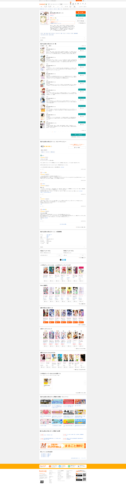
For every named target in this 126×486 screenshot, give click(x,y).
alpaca (43, 155)
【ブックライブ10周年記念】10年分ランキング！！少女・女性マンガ (68, 406)
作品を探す (59, 472)
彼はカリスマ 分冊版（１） (59, 363)
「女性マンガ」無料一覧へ (82, 324)
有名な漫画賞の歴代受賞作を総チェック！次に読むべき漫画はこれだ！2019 (52, 439)
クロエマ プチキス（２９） (51, 296)
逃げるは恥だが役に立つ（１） (51, 49)
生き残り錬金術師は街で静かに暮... (45, 276)
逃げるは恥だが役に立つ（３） (51, 65)
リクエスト (59, 479)
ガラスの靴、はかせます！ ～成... (57, 319)
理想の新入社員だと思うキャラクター (80, 426)
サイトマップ (68, 478)
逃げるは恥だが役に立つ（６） (51, 90)
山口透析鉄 (43, 209)
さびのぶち (65, 342)
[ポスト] (60, 260)
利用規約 (67, 474)
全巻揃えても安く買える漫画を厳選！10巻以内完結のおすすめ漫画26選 (74, 439)
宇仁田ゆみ (68, 277)
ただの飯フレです (75, 341)
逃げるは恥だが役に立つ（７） (51, 98)
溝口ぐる (44, 277)
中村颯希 (70, 342)
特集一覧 (50, 473)
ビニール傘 (43, 172)
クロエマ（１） (42, 363)
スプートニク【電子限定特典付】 (54, 364)
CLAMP (62, 277)
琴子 (59, 342)
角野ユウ (74, 277)
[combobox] (55, 4)
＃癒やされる (52, 151)
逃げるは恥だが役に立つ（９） (51, 114)
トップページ (51, 471)
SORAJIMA (52, 342)
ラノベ (62, 6)
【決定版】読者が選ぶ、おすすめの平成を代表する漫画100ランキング (68, 417)
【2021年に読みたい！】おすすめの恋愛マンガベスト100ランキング (57, 417)
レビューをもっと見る (63, 224)
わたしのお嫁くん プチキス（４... (45, 297)
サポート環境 (59, 475)
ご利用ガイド (85, 6)
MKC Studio (70, 320)
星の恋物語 (47, 363)
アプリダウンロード (60, 473)
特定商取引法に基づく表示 (70, 476)
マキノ (56, 277)
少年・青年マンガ (45, 6)
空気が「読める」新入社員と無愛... (81, 341)
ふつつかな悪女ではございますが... (69, 341)
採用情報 (67, 473)
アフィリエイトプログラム (61, 480)
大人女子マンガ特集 (43, 425)
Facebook (50, 482)
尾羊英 (68, 342)
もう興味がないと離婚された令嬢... (63, 341)
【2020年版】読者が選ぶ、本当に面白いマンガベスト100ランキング (45, 406)
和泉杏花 (62, 342)
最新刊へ (50, 45)
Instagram (50, 479)
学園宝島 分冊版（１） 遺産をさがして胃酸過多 (71, 364)
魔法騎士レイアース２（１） (63, 276)
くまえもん (82, 363)
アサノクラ (50, 320)
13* (81, 320)
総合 (41, 6)
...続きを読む (62, 167)
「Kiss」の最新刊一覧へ (82, 303)
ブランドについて (68, 472)
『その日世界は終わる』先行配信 (56, 425)
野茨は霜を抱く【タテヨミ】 (69, 319)
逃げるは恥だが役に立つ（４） (51, 73)
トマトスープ (51, 277)
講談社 (48, 236)
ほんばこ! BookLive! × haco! (48, 434)
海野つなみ (52, 15)
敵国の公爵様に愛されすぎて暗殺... (57, 341)
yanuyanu (74, 320)
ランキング (50, 474)
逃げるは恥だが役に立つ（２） (51, 57)
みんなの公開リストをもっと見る (81, 392)
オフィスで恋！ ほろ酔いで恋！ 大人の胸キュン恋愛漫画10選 (75, 435)
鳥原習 (79, 342)
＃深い (41, 204)
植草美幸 (59, 320)
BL (53, 6)
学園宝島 (64, 363)
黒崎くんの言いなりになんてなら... (57, 276)
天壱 (49, 342)
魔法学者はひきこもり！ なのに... (81, 319)
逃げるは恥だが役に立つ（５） (51, 81)
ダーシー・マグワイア (82, 277)
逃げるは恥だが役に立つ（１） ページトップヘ (78, 458)
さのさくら (74, 342)
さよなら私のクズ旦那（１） (75, 296)
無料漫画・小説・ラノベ (52, 472)
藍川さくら (56, 342)
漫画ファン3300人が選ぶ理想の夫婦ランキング (45, 417)
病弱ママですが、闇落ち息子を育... (63, 319)
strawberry (43, 183)
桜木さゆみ (56, 320)
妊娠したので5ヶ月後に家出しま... (51, 319)
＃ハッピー (47, 151)
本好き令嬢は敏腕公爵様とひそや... (45, 341)
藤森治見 (44, 320)
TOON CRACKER (63, 320)
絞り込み (49, 4)
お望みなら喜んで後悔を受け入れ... (75, 319)
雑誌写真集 (74, 6)
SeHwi (68, 320)
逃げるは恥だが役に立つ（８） (51, 106)
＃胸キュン (42, 151)
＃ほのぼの (45, 192)
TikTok (50, 480)
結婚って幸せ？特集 (78, 405)
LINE (49, 477)
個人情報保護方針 (68, 475)
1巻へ (46, 45)
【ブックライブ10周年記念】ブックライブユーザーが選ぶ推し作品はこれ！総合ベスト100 (57, 406)
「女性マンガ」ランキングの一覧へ (80, 348)
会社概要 (67, 471)
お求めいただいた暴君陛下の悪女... (51, 341)
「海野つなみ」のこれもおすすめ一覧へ (80, 369)
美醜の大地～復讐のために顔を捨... (45, 319)
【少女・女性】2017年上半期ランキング (68, 426)
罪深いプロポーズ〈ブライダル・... (81, 276)
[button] (45, 281)
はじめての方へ (81, 6)
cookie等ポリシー (68, 477)
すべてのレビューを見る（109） (81, 227)
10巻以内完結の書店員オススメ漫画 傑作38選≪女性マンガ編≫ (80, 417)
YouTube (50, 481)
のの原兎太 (47, 277)
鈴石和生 (44, 342)
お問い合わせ (59, 478)
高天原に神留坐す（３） (57, 296)
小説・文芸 (66, 6)
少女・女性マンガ (49, 6)
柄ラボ (68, 275)
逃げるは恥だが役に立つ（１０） (51, 122)
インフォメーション (60, 477)
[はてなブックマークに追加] (65, 260)
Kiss (47, 237)
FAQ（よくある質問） (60, 476)
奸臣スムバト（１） (51, 276)
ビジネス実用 (70, 6)
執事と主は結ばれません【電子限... (75, 276)
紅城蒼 (79, 320)
